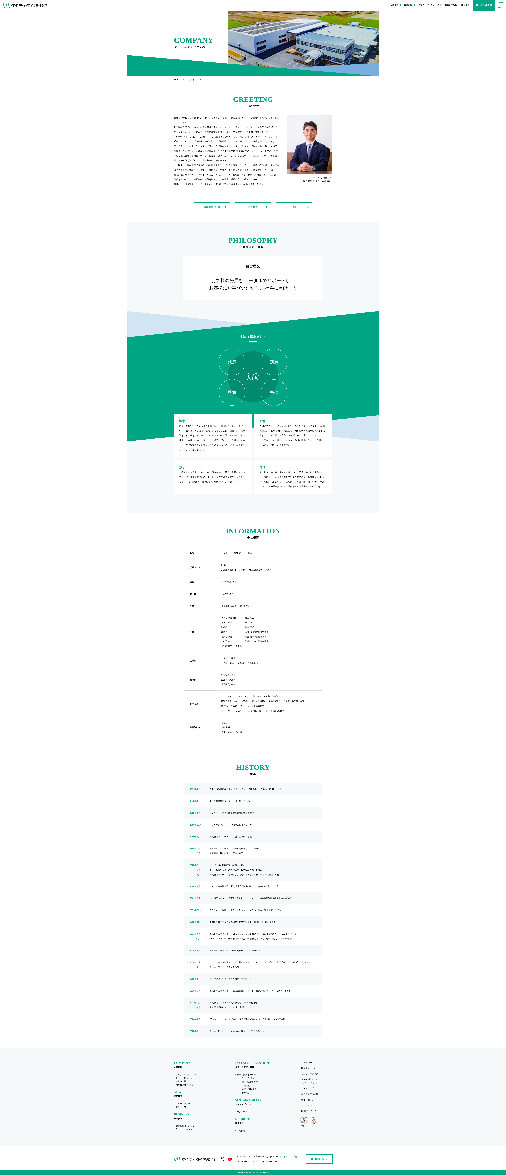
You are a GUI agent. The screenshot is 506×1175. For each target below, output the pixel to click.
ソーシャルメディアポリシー (316, 1105)
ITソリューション (184, 1129)
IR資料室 (246, 1085)
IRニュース (181, 1107)
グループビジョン (184, 1078)
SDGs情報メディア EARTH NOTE (311, 1081)
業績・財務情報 (249, 1089)
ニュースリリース (184, 1104)
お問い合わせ (485, 5)
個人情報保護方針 (310, 1094)
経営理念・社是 (212, 207)
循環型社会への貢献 (185, 1126)
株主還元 (246, 1093)
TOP (176, 79)
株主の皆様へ (248, 1078)
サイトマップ (308, 1088)
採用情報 (465, 5)
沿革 (294, 207)
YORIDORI (307, 1062)
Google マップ (287, 1156)
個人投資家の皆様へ (251, 1082)
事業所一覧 (181, 1081)
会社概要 (253, 207)
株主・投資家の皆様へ (448, 5)
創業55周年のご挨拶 (185, 1085)
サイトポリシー (309, 1100)
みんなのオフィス (310, 1074)
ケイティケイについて (186, 1074)
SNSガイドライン (310, 1111)
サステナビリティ (426, 5)
